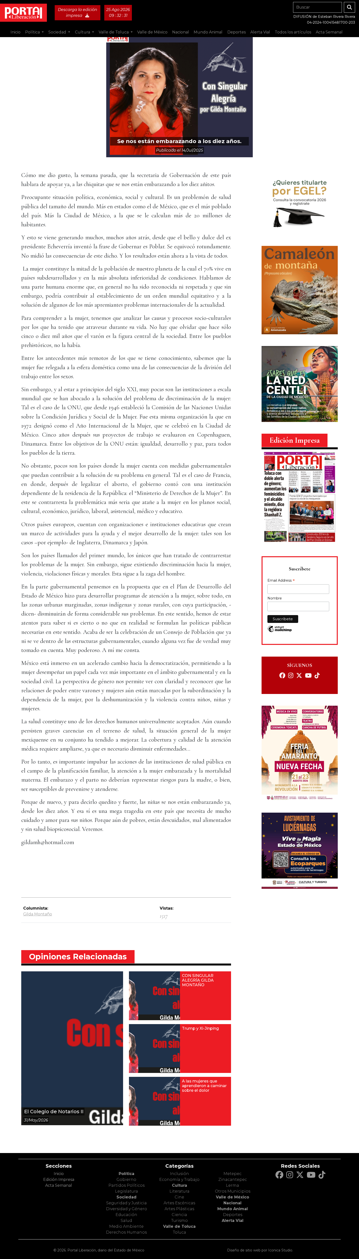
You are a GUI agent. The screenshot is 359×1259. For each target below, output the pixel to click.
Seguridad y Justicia (126, 1203)
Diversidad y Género (126, 1209)
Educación (126, 1214)
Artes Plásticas (179, 1209)
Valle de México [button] (152, 32)
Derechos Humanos (126, 1232)
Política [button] (33, 32)
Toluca (179, 1232)
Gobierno (126, 1179)
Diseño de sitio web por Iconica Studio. (260, 1250)
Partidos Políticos (126, 1185)
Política (126, 1173)
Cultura (179, 1185)
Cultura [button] (83, 32)
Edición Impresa (58, 1179)
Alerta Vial (232, 1220)
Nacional (232, 1203)
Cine (179, 1197)
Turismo (179, 1220)
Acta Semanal (329, 32)
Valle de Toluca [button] (114, 32)
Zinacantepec (232, 1179)
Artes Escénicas (179, 1203)
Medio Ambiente (126, 1226)
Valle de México (232, 1197)
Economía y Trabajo (179, 1179)
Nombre (274, 598)
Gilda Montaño (37, 914)
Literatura (179, 1191)
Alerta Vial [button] (260, 32)
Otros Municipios (232, 1191)
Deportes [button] (236, 32)
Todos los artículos (293, 32)
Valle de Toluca (179, 1226)
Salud (126, 1220)
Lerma (232, 1185)
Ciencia (179, 1214)
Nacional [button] (180, 32)
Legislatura (126, 1191)
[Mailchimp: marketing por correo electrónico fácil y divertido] (279, 631)
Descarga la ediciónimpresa (77, 12)
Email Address (281, 581)
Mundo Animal (232, 1209)
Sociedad (126, 1197)
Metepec (232, 1173)
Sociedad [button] (57, 32)
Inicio (16, 32)
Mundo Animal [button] (208, 32)
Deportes (232, 1214)
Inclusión (179, 1173)
